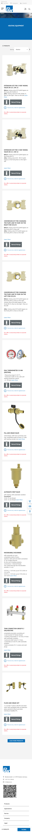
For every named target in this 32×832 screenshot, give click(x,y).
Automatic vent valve (12, 492)
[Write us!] (30, 506)
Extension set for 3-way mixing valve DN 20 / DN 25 (16, 87)
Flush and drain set (11, 703)
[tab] (16, 803)
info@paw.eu (8, 782)
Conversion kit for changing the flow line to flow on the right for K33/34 (15, 223)
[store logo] (9, 9)
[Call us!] (30, 501)
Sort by (12, 49)
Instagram (15, 3)
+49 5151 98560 (9, 779)
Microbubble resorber (12, 553)
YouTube (5, 3)
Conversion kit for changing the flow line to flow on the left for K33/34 (15, 294)
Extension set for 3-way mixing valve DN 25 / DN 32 (16, 151)
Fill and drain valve (11, 433)
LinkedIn (24, 3)
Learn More (7, 168)
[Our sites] (30, 511)
